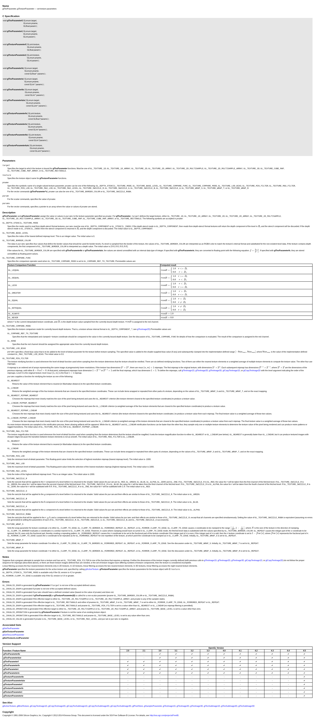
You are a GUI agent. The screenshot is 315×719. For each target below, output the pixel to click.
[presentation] (259, 226)
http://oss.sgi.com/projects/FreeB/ (164, 715)
